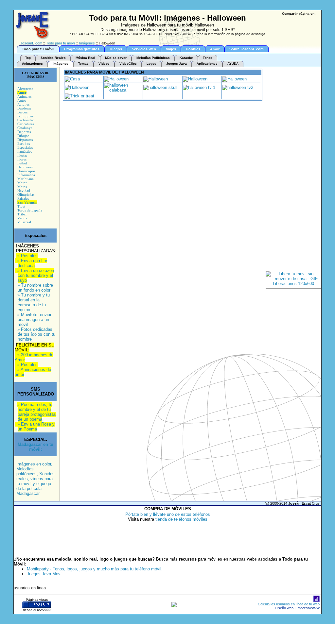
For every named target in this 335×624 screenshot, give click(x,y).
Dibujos (23, 136)
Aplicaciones (207, 63)
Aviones (23, 104)
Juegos (115, 49)
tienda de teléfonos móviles (181, 519)
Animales (24, 96)
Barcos (22, 112)
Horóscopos (26, 171)
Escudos (23, 143)
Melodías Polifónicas (153, 57)
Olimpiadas (25, 194)
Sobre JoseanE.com (246, 49)
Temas (83, 63)
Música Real (85, 57)
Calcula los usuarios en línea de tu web (289, 604)
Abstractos (25, 89)
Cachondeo (25, 120)
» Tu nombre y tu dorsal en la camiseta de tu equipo (33, 302)
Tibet (21, 206)
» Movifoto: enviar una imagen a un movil (34, 319)
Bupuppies (25, 116)
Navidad (23, 191)
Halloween (25, 167)
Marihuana (25, 179)
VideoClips (128, 63)
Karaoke (186, 57)
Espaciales (25, 147)
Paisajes (23, 198)
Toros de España (29, 210)
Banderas (24, 108)
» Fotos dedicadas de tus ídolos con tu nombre (36, 334)
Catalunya (24, 128)
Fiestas (22, 155)
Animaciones (32, 63)
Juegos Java (176, 63)
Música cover (116, 57)
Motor (22, 183)
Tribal (21, 214)
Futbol (22, 163)
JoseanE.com (31, 43)
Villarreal (24, 222)
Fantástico (24, 151)
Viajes (171, 49)
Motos (22, 187)
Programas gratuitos (81, 49)
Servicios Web (144, 49)
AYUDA (232, 63)
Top (28, 57)
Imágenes (87, 43)
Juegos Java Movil (44, 573)
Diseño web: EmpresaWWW (297, 608)
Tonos (207, 57)
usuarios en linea (30, 587)
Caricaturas (25, 124)
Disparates (25, 140)
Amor (215, 49)
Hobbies (193, 49)
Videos (104, 63)
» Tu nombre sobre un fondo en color (35, 288)
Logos (151, 63)
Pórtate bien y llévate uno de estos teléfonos (167, 514)
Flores (21, 159)
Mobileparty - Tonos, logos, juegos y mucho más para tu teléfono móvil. (95, 568)
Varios (22, 218)
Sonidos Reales (53, 57)
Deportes (24, 132)
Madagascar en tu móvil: (35, 447)
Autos (21, 100)
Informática (26, 175)
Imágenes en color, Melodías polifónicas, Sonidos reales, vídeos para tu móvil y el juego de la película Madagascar (35, 479)
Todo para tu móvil (38, 49)
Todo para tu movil (60, 43)
